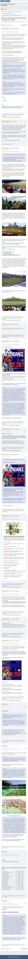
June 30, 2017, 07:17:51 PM (6, 517)
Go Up (2, 948)
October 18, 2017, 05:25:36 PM (7, 853)
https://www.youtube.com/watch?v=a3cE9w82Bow (12, 685)
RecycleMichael (7, 121)
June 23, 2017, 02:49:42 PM (6, 326)
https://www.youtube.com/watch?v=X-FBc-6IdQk (11, 418)
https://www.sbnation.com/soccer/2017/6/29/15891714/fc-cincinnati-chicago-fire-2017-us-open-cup (14, 384)
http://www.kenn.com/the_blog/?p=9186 (10, 861)
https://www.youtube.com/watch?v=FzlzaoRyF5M (12, 689)
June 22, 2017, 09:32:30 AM (6, 150)
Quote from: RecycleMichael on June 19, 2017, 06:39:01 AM (14, 154)
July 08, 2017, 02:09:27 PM (6, 620)
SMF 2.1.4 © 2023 (11, 957)
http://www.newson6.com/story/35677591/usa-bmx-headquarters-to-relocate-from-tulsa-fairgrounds (12, 107)
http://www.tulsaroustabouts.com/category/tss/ (11, 129)
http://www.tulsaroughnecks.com (15, 117)
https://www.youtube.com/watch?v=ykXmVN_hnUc (12, 52)
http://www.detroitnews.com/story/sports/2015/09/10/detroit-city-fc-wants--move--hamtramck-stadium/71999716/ (14, 602)
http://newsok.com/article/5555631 (13, 840)
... (12, 25)
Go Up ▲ (18, 956)
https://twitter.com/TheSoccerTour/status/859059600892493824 (14, 247)
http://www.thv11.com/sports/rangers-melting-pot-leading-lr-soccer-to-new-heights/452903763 (14, 438)
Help (9, 956)
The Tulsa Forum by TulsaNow (7, 4)
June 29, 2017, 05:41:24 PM (6, 343)
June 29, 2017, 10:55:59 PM (6, 456)
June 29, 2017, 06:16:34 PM (6, 431)
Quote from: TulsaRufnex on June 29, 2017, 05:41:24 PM (13, 459)
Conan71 (5, 324)
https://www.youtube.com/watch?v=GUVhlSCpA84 (12, 693)
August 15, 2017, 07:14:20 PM (7, 642)
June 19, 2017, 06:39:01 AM (6, 123)
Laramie (5, 704)
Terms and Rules (13, 956)
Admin (13, 13)
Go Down (3, 25)
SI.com (4, 717)
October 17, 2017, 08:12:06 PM (7, 706)
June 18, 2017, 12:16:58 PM (6, 30)
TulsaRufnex (6, 28)
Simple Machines (17, 957)
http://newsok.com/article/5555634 (9, 836)
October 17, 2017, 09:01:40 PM (7, 747)
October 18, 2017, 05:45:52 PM (7, 902)
